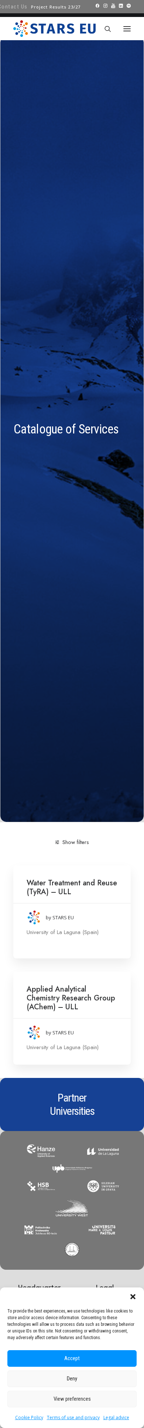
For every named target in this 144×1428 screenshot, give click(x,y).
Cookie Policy (29, 1417)
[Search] (104, 28)
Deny (72, 1378)
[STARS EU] (54, 28)
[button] (133, 1296)
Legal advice (116, 1417)
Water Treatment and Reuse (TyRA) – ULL (72, 887)
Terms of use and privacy (73, 1417)
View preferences (72, 1399)
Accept (72, 1358)
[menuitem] (56, 7)
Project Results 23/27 (55, 7)
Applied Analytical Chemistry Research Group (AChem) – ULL (71, 998)
